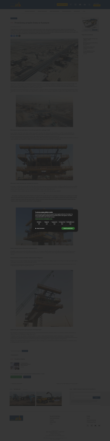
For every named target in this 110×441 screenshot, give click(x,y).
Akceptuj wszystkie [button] (68, 228)
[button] (55, 218)
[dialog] (55, 220)
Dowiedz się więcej (50, 216)
